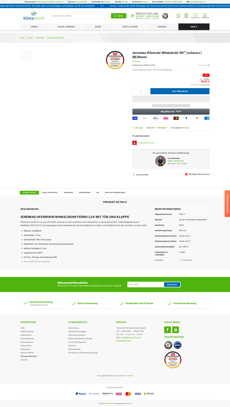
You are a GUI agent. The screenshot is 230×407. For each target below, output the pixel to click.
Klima (98, 27)
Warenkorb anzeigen (77, 331)
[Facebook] (167, 329)
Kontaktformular (123, 341)
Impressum (25, 349)
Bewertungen (84, 192)
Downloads (68, 192)
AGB (22, 328)
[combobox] (88, 16)
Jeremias (136, 61)
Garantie (72, 345)
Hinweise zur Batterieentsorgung (82, 352)
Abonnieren (172, 284)
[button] (171, 99)
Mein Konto (73, 328)
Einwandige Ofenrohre (55, 38)
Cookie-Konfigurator (77, 342)
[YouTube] (175, 329)
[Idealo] (178, 345)
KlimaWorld (108, 403)
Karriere (23, 360)
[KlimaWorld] (187, 359)
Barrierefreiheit (27, 352)
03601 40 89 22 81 (176, 161)
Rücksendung (74, 349)
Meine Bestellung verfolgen (80, 338)
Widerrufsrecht (27, 331)
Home (22, 38)
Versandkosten (27, 338)
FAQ (97, 192)
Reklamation (26, 335)
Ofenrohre (40, 38)
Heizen (34, 27)
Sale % (194, 27)
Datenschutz (26, 345)
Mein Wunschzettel (76, 335)
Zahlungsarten (26, 342)
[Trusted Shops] (165, 16)
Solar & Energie (66, 27)
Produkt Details (29, 192)
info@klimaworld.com (131, 337)
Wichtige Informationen (115, 192)
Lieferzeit (130, 376)
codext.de (128, 403)
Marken (162, 27)
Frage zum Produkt (50, 192)
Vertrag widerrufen (28, 356)
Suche (120, 16)
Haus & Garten (130, 27)
